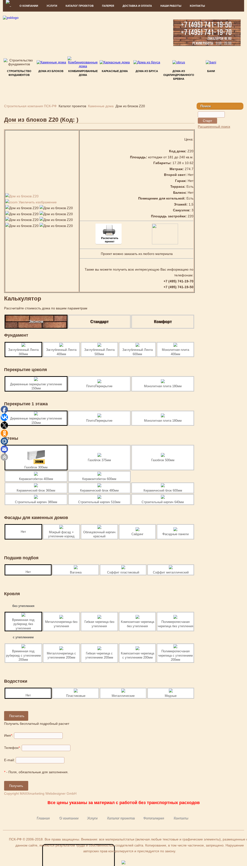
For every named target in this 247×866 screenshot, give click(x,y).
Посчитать (16, 716)
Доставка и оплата (137, 5)
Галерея (108, 5)
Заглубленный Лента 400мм (61, 352)
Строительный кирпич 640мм (163, 502)
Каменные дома (101, 106)
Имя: (8, 735)
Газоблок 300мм (36, 467)
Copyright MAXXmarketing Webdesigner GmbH (40, 793)
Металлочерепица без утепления (61, 624)
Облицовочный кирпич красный (99, 534)
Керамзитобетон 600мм (99, 479)
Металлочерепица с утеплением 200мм (61, 655)
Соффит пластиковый (123, 572)
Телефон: (12, 748)
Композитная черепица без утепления (137, 624)
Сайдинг (137, 534)
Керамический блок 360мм (36, 490)
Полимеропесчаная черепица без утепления (175, 624)
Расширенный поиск (214, 126)
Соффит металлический (171, 572)
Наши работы (170, 5)
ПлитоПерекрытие (99, 386)
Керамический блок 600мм (163, 490)
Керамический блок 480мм (99, 490)
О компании (29, 5)
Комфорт (163, 322)
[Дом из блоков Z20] (22, 208)
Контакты (197, 5)
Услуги (92, 818)
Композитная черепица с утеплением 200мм (137, 655)
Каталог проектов (120, 818)
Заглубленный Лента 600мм (137, 352)
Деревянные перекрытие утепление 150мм (36, 386)
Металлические (123, 696)
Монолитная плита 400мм (175, 352)
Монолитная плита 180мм (163, 386)
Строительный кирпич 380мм (36, 502)
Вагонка (76, 572)
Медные (171, 696)
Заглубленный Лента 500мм (99, 352)
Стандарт (99, 322)
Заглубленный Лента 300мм (23, 352)
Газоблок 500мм (162, 460)
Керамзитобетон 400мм (36, 479)
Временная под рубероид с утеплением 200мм (23, 655)
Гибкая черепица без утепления (99, 624)
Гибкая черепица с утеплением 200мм (99, 655)
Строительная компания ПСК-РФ (30, 106)
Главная (42, 818)
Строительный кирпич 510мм (99, 502)
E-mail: (9, 760)
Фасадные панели (175, 534)
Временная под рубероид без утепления (23, 624)
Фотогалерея (153, 818)
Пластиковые (75, 696)
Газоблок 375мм (99, 460)
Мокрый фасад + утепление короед (61, 534)
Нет (23, 531)
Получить (16, 786)
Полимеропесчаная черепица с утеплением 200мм (175, 655)
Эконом (36, 322)
